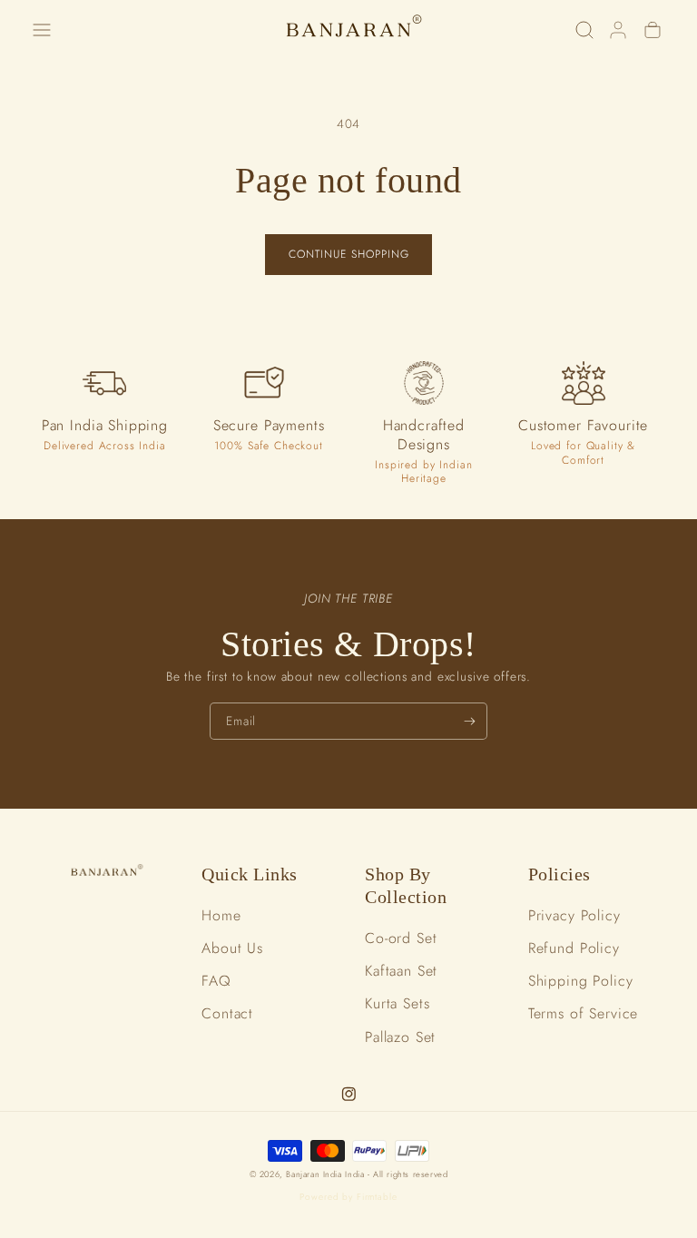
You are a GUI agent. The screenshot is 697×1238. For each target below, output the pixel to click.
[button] (41, 29)
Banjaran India (313, 1174)
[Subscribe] (469, 721)
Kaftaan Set (401, 970)
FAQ (216, 980)
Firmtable (377, 1197)
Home (221, 915)
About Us (232, 948)
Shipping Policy (580, 980)
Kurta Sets (397, 1003)
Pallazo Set (400, 1037)
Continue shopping (349, 254)
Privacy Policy (574, 915)
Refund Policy (574, 948)
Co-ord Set (401, 938)
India (356, 1174)
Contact (227, 1013)
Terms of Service (583, 1013)
